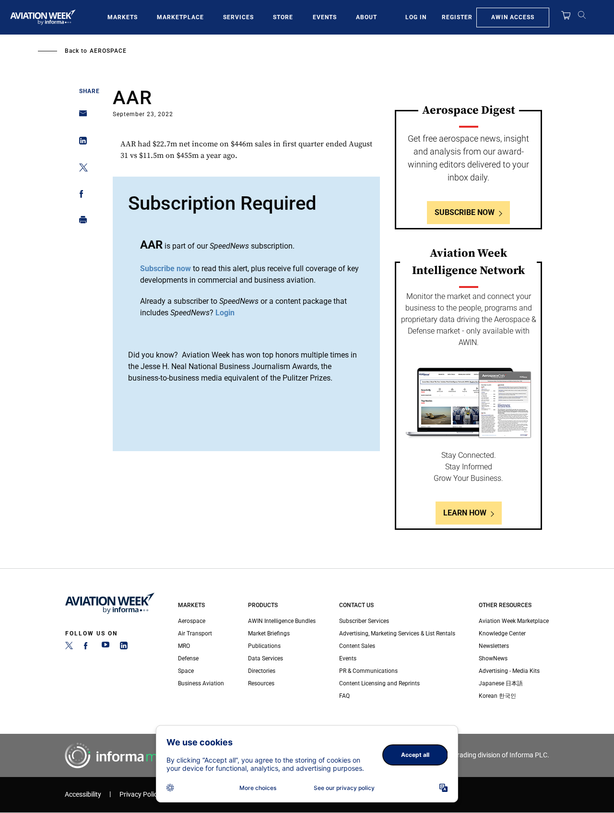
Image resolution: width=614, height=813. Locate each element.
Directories (261, 671)
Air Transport (195, 633)
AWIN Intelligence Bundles (282, 621)
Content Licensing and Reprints (379, 683)
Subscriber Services (364, 621)
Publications (264, 646)
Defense (188, 658)
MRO (184, 646)
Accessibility (83, 794)
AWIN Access (512, 17)
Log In (415, 17)
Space (186, 671)
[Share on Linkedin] (80, 143)
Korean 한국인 (497, 696)
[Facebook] (87, 647)
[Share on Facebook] (80, 196)
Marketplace (180, 17)
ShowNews (493, 658)
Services (238, 17)
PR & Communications (368, 671)
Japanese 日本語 (501, 683)
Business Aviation (201, 683)
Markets (122, 17)
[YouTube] (105, 647)
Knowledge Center (502, 633)
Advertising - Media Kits (509, 671)
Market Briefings (269, 633)
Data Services (265, 658)
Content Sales (357, 646)
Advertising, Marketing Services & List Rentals (397, 633)
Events (325, 17)
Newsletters (494, 646)
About (366, 17)
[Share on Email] (80, 116)
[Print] (80, 222)
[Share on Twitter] (80, 169)
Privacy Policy (140, 794)
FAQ (344, 696)
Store (283, 17)
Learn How (464, 512)
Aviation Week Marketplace (514, 621)
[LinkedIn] (124, 647)
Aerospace (108, 51)
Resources (261, 683)
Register (457, 17)
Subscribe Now (465, 212)
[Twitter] (69, 647)
